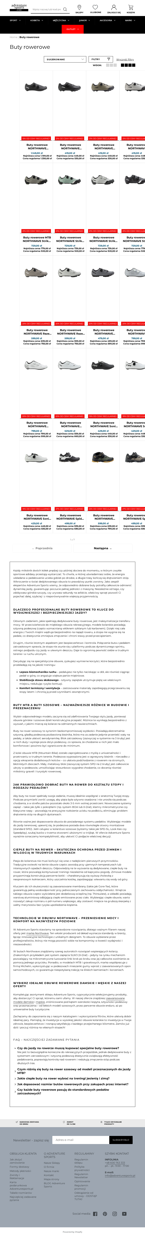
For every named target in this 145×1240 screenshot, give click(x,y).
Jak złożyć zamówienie (17, 1161)
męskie (40, 1002)
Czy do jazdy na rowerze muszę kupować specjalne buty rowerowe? (68, 1048)
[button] (65, 59)
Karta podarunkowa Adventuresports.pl (21, 1185)
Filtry (96, 59)
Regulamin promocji (81, 1187)
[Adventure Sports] (19, 7)
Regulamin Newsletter (81, 1176)
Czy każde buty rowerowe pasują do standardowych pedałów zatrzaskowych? (63, 1091)
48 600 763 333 (115, 1162)
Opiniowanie (82, 1181)
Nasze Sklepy (52, 1162)
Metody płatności (20, 1171)
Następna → (103, 548)
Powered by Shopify (72, 1232)
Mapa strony (51, 1179)
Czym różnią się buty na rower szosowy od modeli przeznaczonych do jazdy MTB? (74, 1071)
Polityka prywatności (82, 1168)
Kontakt (49, 1175)
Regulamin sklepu (81, 1161)
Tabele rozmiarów (21, 1192)
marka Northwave (37, 933)
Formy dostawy (19, 1166)
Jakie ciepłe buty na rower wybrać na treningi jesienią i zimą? (63, 1078)
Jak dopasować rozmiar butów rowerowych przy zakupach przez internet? (72, 1084)
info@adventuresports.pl (120, 1175)
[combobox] (46, 9)
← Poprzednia (42, 548)
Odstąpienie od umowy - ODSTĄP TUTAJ (85, 1196)
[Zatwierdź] (65, 9)
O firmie (49, 1167)
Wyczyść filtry (125, 59)
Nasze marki (51, 1171)
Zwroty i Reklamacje (17, 1176)
